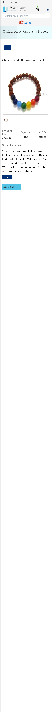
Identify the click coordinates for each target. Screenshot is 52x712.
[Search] (47, 15)
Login (7, 176)
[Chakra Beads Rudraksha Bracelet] (25, 92)
